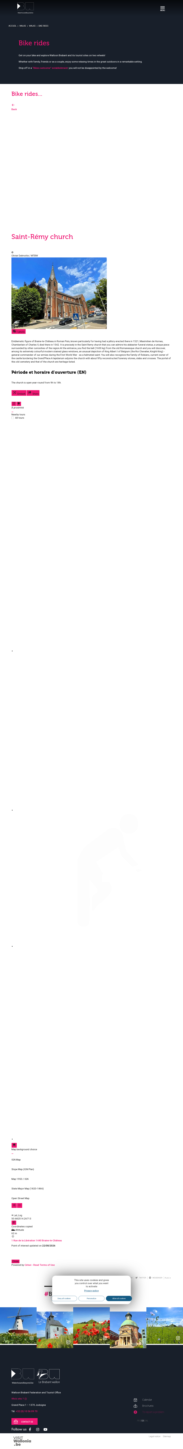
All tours (19, 417)
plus (167, 1278)
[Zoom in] (14, 1205)
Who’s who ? (17, 1398)
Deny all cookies (64, 1298)
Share (35, 393)
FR (138, 1421)
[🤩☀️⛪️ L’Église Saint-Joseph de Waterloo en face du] (128, 1330)
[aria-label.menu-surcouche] (18, 404)
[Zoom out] (19, 1205)
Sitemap (167, 1436)
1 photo (20, 331)
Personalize (91, 1298)
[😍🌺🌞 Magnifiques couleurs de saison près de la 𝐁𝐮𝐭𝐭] (91, 1325)
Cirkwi (28, 1264)
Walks (22, 26)
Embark (21, 393)
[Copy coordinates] (13, 1222)
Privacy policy (91, 1290)
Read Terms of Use (44, 1264)
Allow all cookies (119, 1298)
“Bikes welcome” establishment (50, 68)
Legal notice (154, 1436)
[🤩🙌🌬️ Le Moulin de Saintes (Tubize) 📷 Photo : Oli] (18, 1325)
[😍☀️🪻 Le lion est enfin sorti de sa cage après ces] (164, 1325)
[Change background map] (14, 1145)
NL (147, 1421)
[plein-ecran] (13, 404)
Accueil (12, 26)
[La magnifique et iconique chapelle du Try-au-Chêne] (55, 1330)
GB (142, 1421)
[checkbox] (93, 537)
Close (15, 1261)
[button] (91, 1158)
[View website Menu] (162, 8)
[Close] (12, 1153)
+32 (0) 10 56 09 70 (26, 1411)
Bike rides (43, 26)
